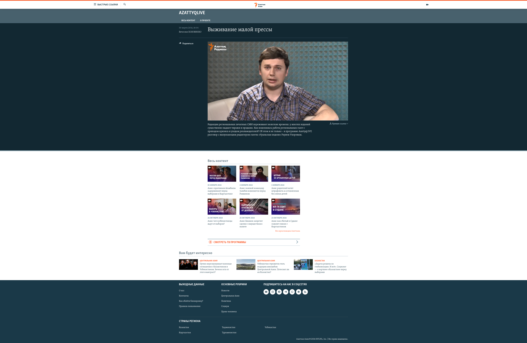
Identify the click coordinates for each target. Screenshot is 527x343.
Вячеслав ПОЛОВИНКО (190, 32)
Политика (226, 301)
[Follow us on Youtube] (266, 291)
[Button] (186, 44)
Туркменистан (229, 333)
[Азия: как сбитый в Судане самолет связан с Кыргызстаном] (285, 207)
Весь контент (188, 20)
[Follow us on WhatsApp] (292, 291)
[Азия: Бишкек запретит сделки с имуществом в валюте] (254, 207)
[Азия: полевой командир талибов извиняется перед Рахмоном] (254, 174)
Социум (225, 306)
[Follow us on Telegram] (285, 291)
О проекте (205, 20)
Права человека (229, 311)
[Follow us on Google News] (298, 291)
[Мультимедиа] (427, 5)
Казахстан (320, 261)
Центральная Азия (209, 261)
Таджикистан (228, 327)
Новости (225, 291)
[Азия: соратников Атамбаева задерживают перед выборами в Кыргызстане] (222, 174)
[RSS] (305, 291)
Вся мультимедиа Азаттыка (287, 231)
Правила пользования (189, 306)
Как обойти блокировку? (191, 301)
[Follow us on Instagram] (272, 291)
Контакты (184, 296)
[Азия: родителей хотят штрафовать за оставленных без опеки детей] (285, 174)
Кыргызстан (185, 333)
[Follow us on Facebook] (279, 291)
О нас (181, 291)
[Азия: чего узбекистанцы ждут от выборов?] (222, 207)
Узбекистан (270, 327)
